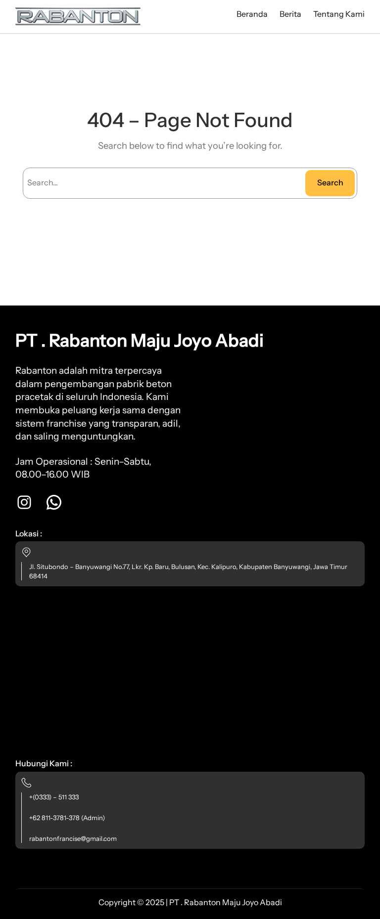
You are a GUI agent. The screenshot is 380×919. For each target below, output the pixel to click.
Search (330, 182)
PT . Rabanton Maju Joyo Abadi (139, 340)
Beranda (252, 14)
